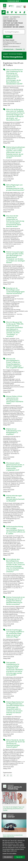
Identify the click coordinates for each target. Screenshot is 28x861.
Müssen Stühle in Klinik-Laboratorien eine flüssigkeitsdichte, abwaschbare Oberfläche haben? (14, 399)
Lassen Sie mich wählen (9, 853)
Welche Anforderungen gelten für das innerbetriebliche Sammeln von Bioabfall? (15, 498)
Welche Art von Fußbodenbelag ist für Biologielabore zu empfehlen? (13, 431)
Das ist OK (19, 857)
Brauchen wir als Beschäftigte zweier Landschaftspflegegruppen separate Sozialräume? (15, 290)
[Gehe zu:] (4, 12)
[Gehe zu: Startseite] (11, 6)
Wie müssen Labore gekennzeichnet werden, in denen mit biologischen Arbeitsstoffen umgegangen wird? (15, 466)
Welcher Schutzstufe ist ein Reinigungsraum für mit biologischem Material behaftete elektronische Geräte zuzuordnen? (15, 600)
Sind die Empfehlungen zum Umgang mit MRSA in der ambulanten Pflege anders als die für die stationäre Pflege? (15, 633)
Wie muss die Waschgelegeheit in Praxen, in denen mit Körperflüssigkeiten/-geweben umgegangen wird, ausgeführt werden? (14, 363)
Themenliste (19, 49)
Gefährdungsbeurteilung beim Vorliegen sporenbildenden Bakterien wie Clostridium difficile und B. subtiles (15, 530)
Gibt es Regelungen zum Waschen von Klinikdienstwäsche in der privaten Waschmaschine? (15, 187)
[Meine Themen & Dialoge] (20, 12)
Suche (8, 36)
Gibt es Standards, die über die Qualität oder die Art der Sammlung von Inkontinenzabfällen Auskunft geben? (15, 743)
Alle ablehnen (8, 857)
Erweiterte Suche (9, 49)
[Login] (24, 12)
